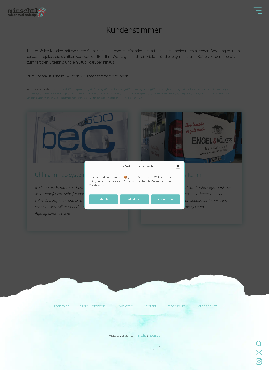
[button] (178, 166)
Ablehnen (134, 199)
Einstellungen (166, 199)
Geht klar (103, 199)
